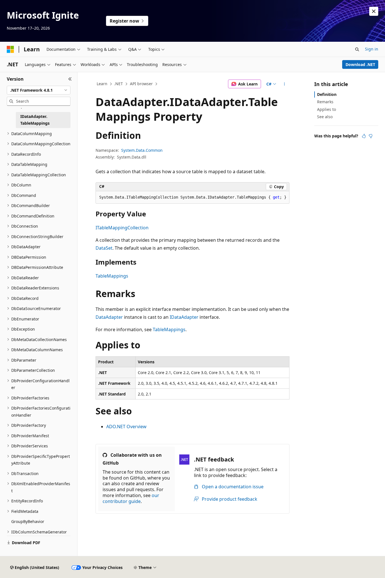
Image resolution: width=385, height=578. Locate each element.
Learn (102, 83)
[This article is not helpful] (370, 136)
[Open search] (357, 49)
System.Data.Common (142, 150)
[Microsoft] (10, 49)
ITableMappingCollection (122, 228)
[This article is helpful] (363, 136)
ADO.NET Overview (126, 426)
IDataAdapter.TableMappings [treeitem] (35, 120)
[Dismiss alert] (373, 11)
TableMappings (112, 276)
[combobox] (38, 90)
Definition (327, 94)
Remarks (325, 101)
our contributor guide (131, 498)
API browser (141, 83)
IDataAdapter (184, 317)
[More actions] (284, 84)
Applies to (326, 109)
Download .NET (360, 64)
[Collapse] (70, 78)
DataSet (104, 248)
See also (325, 116)
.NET (118, 83)
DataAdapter (109, 317)
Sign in (371, 49)
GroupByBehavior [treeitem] (27, 521)
